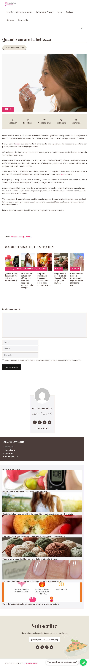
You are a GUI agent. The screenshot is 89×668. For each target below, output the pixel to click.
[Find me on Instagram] (44, 422)
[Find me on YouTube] (49, 422)
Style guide (23, 20)
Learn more (42, 428)
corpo (18, 144)
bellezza (14, 237)
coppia (28, 237)
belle (62, 174)
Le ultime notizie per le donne (19, 12)
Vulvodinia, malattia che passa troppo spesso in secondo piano (30, 604)
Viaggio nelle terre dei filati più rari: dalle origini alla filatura (60, 278)
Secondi (42, 269)
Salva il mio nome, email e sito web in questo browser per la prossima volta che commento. (43, 360)
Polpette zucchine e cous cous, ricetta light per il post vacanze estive (44, 279)
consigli (21, 237)
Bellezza (9, 269)
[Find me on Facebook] (35, 422)
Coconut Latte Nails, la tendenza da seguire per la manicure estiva (76, 279)
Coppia (8, 109)
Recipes (69, 12)
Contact (10, 20)
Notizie (17, 269)
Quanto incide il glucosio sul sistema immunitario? (11, 277)
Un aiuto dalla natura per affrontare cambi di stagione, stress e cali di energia (27, 280)
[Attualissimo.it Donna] (10, 4)
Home (59, 12)
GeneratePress (31, 663)
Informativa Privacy (44, 12)
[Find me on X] (40, 422)
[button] (81, 28)
